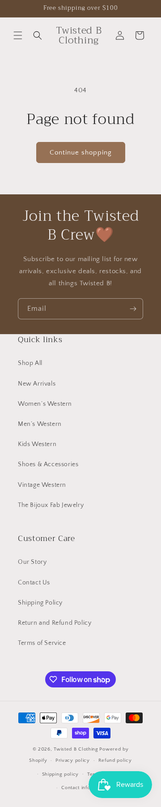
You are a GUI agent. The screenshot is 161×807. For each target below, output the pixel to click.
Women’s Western (45, 404)
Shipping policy (60, 774)
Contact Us (34, 582)
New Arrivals (36, 383)
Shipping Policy (40, 602)
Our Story (32, 562)
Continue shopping (81, 152)
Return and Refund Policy (54, 623)
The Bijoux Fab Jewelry (51, 505)
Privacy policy (72, 760)
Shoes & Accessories (48, 464)
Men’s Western (40, 424)
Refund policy (115, 760)
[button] (18, 35)
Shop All (30, 363)
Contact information (84, 787)
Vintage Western (42, 485)
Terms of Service (42, 643)
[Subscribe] (133, 308)
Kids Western (37, 444)
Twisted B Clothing (76, 749)
